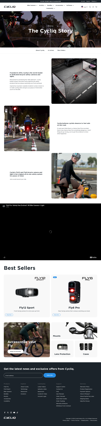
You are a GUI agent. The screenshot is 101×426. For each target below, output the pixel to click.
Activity (41, 5)
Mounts (6, 396)
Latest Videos (42, 386)
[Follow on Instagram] (11, 412)
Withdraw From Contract (63, 405)
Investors (23, 393)
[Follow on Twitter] (8, 412)
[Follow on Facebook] (5, 412)
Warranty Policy (84, 386)
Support (88, 1)
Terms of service (75, 420)
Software (69, 5)
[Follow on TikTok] (17, 412)
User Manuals (60, 393)
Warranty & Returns (62, 403)
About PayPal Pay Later (87, 396)
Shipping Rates (84, 398)
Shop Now (9, 314)
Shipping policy (85, 420)
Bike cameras (8, 391)
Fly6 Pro (74, 307)
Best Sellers (61, 50)
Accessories (59, 5)
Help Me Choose (85, 400)
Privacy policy (66, 420)
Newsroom (24, 391)
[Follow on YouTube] (14, 412)
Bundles (49, 5)
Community (49, 8)
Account (83, 1)
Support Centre (60, 386)
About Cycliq (40, 50)
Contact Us (59, 388)
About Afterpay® (85, 393)
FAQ (57, 391)
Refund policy (93, 420)
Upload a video (42, 388)
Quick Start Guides (61, 398)
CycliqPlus (7, 400)
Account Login (42, 396)
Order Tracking (60, 400)
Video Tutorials (60, 396)
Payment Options (85, 391)
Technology (24, 388)
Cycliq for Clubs (42, 393)
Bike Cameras (31, 5)
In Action (51, 50)
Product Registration (86, 388)
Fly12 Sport (26, 307)
